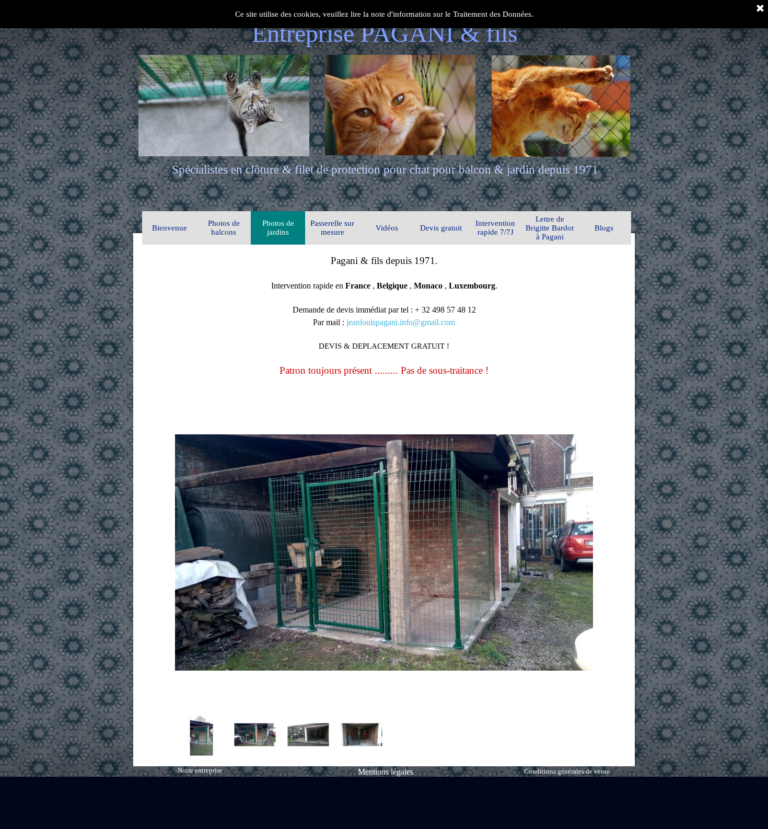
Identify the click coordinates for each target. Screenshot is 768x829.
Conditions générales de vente (567, 771)
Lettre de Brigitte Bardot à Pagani (550, 228)
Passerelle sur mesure (332, 227)
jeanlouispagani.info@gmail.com (400, 322)
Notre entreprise (200, 770)
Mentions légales (385, 771)
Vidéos (387, 228)
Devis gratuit (441, 228)
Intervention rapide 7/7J (495, 227)
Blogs (604, 228)
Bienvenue (169, 228)
